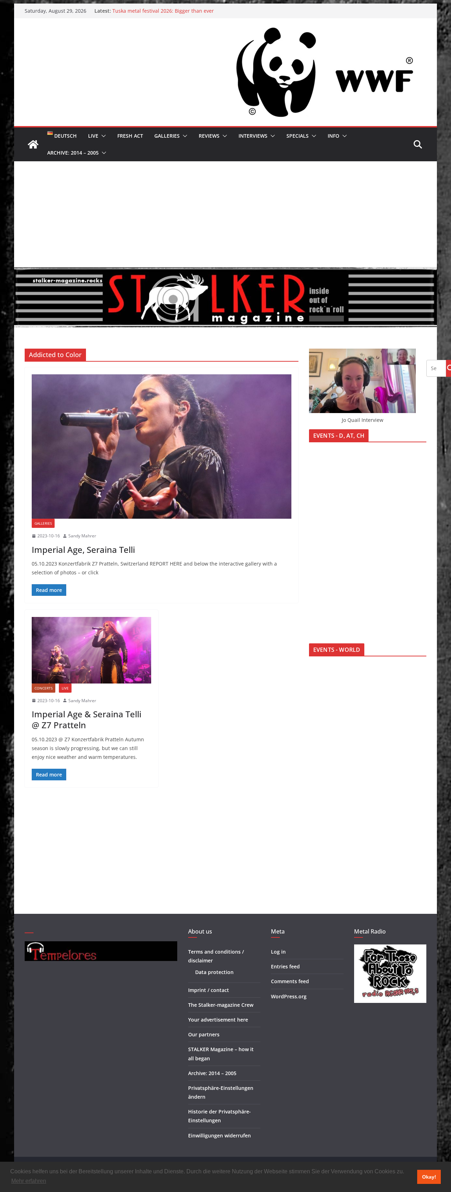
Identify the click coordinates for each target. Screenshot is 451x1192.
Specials (297, 135)
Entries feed (285, 966)
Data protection (214, 972)
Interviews (253, 135)
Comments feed (290, 981)
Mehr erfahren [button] (28, 1181)
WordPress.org (289, 996)
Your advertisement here (218, 1019)
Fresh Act (130, 135)
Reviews (209, 135)
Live (93, 135)
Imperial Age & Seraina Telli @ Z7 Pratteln (86, 719)
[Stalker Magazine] (33, 144)
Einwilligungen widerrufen (219, 1135)
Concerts (43, 688)
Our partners (204, 1034)
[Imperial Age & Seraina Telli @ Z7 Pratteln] (91, 650)
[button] (102, 136)
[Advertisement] (225, 214)
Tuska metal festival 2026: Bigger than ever (163, 10)
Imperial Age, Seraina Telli (83, 549)
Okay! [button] (429, 1177)
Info (333, 135)
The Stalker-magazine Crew (220, 1004)
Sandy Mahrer (82, 536)
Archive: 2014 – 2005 (73, 152)
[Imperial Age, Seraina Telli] (161, 446)
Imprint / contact (208, 990)
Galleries (167, 135)
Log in (278, 951)
